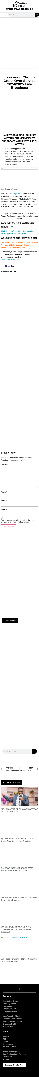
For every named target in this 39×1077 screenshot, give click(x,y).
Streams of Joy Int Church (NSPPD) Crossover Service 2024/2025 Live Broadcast (16, 929)
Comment (5, 464)
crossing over (14, 194)
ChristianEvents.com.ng (19, 8)
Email (4, 501)
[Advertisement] (19, 38)
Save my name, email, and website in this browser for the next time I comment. (17, 521)
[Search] (37, 15)
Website (4, 509)
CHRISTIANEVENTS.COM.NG (13, 260)
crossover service (8, 271)
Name (4, 492)
